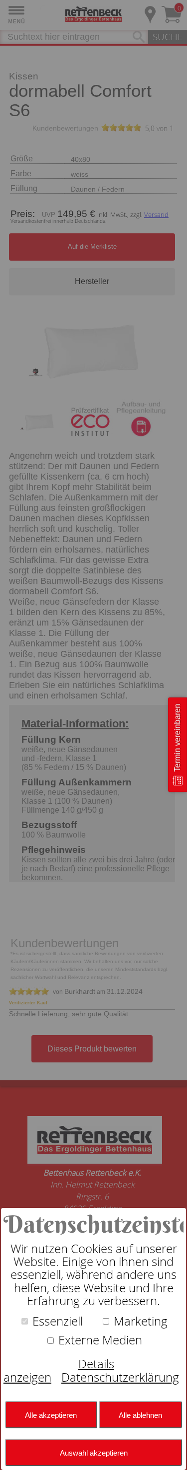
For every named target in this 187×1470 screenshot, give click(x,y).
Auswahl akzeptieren (94, 1453)
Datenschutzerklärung (120, 1377)
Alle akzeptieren (51, 1415)
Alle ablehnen (140, 1415)
